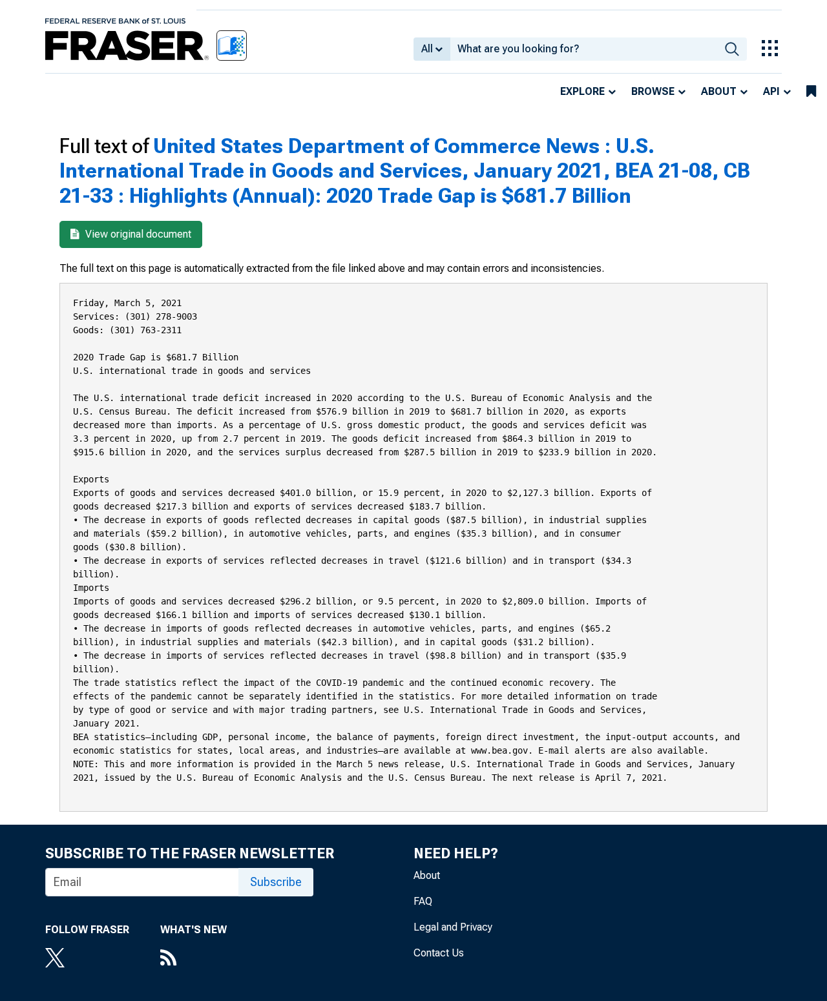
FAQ (423, 901)
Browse (653, 91)
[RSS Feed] (193, 959)
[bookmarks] (811, 91)
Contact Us (439, 953)
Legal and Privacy (453, 927)
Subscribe (276, 882)
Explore (582, 91)
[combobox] (584, 49)
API (771, 91)
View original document (137, 234)
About (719, 91)
